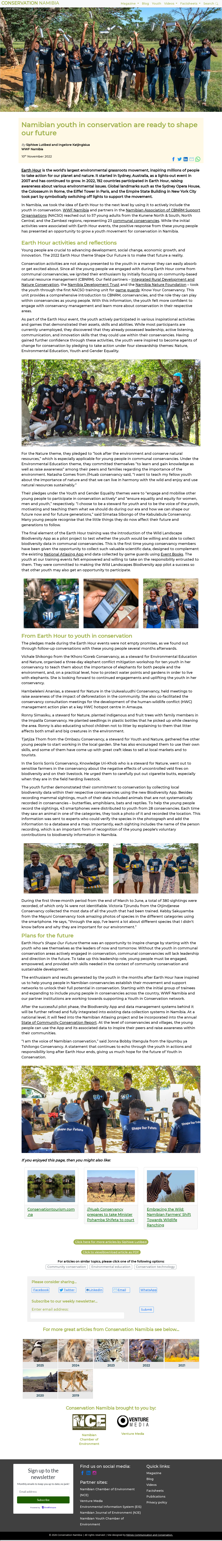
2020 (40, 1395)
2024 (75, 1365)
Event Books (172, 554)
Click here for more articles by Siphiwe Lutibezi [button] (111, 1242)
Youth (156, 3)
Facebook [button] (41, 1290)
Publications (155, 1496)
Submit (146, 1309)
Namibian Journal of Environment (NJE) (110, 1512)
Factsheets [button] (189, 3)
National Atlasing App (64, 554)
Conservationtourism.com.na (51, 1212)
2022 (146, 1365)
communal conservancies (136, 221)
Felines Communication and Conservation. (149, 1534)
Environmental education (111, 1267)
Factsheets (154, 1491)
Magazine (153, 1473)
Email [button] (122, 1290)
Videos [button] (169, 3)
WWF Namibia (76, 210)
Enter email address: (50, 1309)
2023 (111, 1365)
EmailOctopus (50, 1507)
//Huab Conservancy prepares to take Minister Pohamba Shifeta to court (110, 1214)
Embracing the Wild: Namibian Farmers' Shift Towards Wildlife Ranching (169, 1217)
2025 (40, 1365)
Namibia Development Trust (93, 284)
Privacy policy (156, 1502)
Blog (145, 3)
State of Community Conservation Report (59, 1022)
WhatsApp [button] (148, 1290)
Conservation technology (155, 1267)
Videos (151, 1485)
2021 (181, 1365)
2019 (75, 1395)
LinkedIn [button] (95, 1290)
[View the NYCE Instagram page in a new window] (94, 1472)
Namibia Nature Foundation (161, 284)
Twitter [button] (69, 1290)
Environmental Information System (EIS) (110, 1507)
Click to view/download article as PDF (111, 1252)
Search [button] (209, 3)
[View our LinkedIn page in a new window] (89, 1472)
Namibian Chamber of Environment (89, 1439)
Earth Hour (31, 170)
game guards (127, 290)
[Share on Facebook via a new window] (174, 159)
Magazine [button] (129, 3)
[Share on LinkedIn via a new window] (186, 159)
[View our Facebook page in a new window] (83, 1472)
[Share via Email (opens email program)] (192, 159)
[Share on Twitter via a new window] (180, 159)
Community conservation (66, 1267)
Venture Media (132, 1434)
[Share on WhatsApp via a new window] (198, 159)
